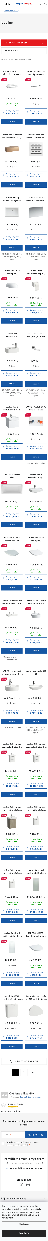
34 (32, 1072)
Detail (36, 122)
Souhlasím (24, 1233)
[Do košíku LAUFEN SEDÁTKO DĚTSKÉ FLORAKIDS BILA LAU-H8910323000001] (12, 121)
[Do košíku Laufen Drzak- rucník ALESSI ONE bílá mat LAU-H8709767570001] (36, 1046)
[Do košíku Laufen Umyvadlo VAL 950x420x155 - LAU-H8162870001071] (12, 651)
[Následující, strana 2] (24, 1072)
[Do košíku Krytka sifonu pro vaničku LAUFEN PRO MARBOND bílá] (36, 185)
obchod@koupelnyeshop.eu (26, 1168)
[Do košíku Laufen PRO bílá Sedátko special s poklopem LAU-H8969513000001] (12, 587)
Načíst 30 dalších (26, 1061)
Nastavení (24, 1224)
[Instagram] (28, 1184)
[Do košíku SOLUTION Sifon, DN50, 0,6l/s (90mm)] (36, 384)
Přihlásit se (35, 1135)
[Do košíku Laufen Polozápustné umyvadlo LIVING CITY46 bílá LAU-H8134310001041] (36, 651)
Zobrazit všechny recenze (30, 1097)
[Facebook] (21, 1184)
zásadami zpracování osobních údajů (22, 1143)
